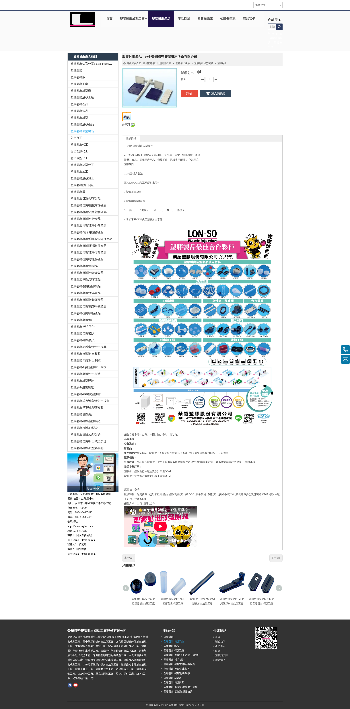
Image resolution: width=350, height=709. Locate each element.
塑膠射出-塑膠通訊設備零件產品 (91, 239)
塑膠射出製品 (79, 110)
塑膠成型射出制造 (82, 387)
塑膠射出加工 (79, 171)
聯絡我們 (249, 18)
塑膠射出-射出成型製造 (86, 434)
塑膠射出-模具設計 (83, 326)
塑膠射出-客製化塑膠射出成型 (90, 400)
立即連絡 (223, 453)
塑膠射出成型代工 (82, 164)
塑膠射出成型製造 (82, 380)
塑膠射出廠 (78, 77)
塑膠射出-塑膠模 (81, 320)
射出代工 (76, 137)
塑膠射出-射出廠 (81, 414)
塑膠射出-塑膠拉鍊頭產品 (87, 299)
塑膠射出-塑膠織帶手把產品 (88, 306)
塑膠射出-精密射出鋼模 (86, 360)
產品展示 (220, 646)
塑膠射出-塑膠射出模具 (86, 353)
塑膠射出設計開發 (82, 185)
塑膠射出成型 (79, 117)
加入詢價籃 (218, 93)
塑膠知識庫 (205, 18)
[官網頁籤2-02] (82, 19)
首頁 (109, 18)
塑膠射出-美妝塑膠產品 (86, 279)
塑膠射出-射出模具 (83, 340)
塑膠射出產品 (161, 18)
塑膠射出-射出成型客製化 (87, 448)
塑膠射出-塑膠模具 (83, 333)
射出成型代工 (79, 158)
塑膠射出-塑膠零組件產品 (87, 259)
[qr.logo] (266, 638)
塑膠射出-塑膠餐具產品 (86, 293)
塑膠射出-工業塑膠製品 (86, 198)
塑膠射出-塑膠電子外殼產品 (88, 225)
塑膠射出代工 (79, 144)
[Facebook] (70, 685)
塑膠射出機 (78, 191)
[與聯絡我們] (92, 472)
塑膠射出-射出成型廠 (84, 427)
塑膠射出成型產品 (82, 124)
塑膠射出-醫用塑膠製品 (86, 286)
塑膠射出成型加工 (82, 178)
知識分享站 (228, 18)
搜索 (279, 27)
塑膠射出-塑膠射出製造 (86, 373)
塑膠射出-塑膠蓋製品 (84, 266)
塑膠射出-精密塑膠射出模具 (88, 346)
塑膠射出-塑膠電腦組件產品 (88, 245)
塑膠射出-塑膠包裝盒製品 (87, 272)
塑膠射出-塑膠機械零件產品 (88, 205)
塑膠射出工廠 (79, 83)
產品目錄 (184, 18)
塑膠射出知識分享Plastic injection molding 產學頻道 (94, 63)
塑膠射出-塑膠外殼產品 (86, 218)
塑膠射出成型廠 (81, 90)
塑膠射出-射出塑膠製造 (86, 421)
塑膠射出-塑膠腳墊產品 (86, 313)
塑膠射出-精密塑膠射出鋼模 (88, 367)
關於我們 (220, 641)
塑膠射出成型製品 (82, 131)
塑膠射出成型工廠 (132, 18)
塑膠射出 (76, 70)
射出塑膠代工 (79, 151)
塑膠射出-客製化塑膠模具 (87, 407)
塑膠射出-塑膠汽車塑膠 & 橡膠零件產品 (94, 212)
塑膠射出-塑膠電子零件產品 (88, 252)
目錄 (217, 650)
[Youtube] (75, 685)
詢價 (189, 93)
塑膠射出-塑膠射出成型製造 (88, 441)
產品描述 (131, 138)
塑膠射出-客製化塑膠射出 (87, 394)
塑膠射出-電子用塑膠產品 (87, 232)
